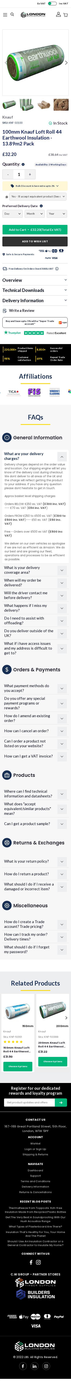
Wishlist (35, 1143)
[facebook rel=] (31, 1262)
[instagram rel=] (38, 1262)
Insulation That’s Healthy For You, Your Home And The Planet (35, 1234)
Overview (12, 280)
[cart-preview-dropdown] (65, 15)
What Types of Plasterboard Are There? (35, 1226)
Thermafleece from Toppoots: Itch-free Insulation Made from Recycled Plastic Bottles (35, 1210)
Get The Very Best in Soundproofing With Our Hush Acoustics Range (35, 1219)
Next (66, 63)
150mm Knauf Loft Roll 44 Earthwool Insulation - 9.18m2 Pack (17, 1049)
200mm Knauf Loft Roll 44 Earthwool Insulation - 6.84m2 (52, 1044)
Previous (5, 63)
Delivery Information (23, 300)
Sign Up (41, 1149)
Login (28, 1149)
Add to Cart (35, 229)
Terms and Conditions (35, 1181)
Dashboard (35, 1170)
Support (35, 1176)
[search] (12, 15)
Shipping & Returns (35, 1154)
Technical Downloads (23, 290)
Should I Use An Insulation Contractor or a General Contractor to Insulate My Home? (35, 1243)
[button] (35, 456)
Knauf (7, 1031)
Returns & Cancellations (35, 1192)
